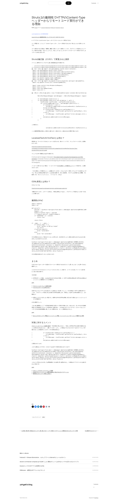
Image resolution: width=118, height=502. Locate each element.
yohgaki (35, 27)
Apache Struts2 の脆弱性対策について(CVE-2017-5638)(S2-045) (47, 37)
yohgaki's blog (24, 3)
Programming (57, 27)
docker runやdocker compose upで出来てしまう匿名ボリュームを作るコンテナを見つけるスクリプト (49, 461)
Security (62, 27)
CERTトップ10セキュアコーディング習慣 (43, 370)
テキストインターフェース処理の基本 (42, 286)
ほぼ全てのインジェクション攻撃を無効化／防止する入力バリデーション (51, 372)
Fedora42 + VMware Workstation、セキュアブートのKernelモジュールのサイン (43, 457)
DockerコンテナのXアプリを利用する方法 (32, 466)
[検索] (68, 3)
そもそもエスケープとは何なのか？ (41, 287)
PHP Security (52, 27)
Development (47, 27)
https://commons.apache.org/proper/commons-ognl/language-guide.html (49, 188)
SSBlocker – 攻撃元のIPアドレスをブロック (32, 470)
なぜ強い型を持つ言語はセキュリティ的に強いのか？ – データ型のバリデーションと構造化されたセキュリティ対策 (49, 431)
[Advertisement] (59, 392)
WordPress (96, 497)
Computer (43, 27)
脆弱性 (43, 417)
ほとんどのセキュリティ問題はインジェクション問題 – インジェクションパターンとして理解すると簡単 (58, 316)
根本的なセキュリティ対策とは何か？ (42, 373)
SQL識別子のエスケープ (91, 431)
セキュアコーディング (36, 417)
